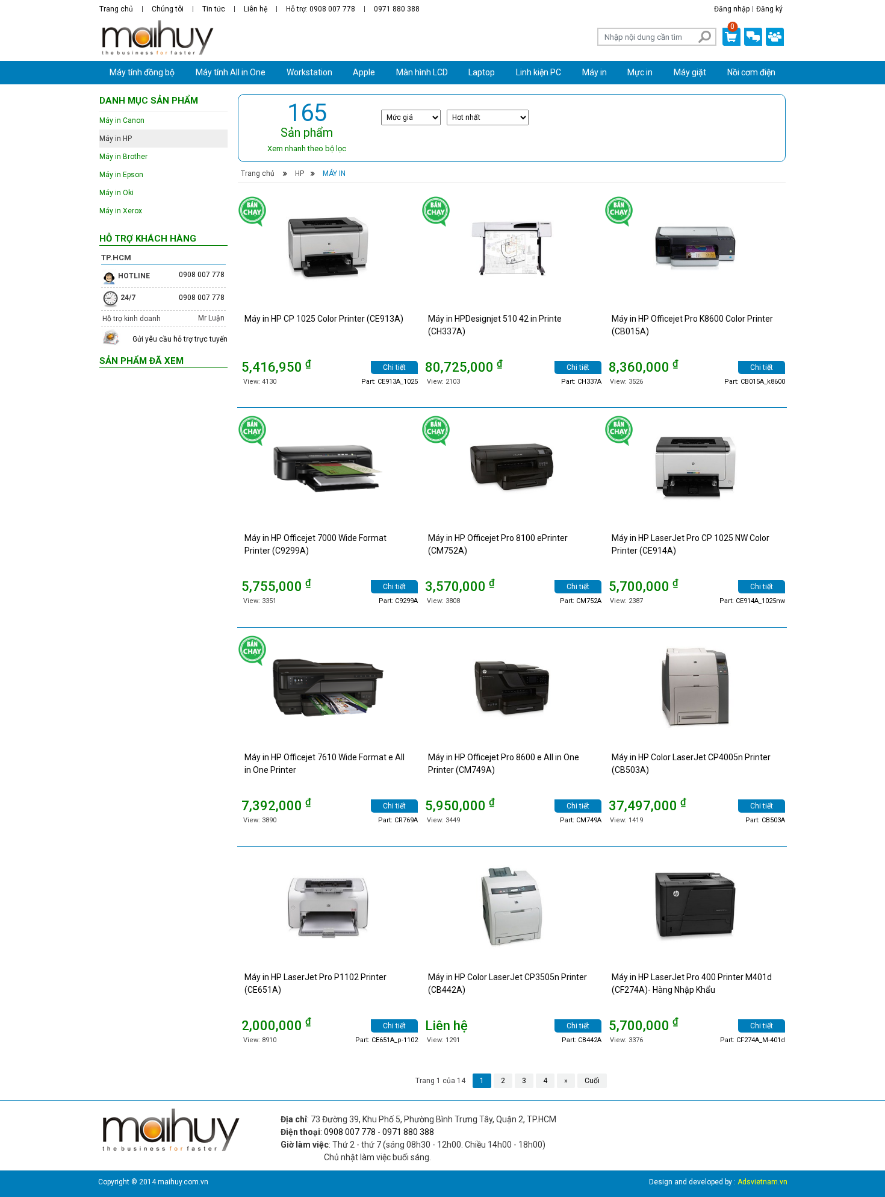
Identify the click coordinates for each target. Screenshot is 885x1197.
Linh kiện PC (538, 72)
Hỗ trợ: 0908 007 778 (320, 9)
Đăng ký (769, 9)
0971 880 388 (397, 9)
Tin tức (213, 9)
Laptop (481, 72)
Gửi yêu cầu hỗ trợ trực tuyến (180, 339)
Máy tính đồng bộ (142, 72)
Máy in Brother (123, 156)
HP (299, 173)
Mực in (640, 72)
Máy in (594, 72)
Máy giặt (690, 72)
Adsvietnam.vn (762, 1182)
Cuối (592, 1081)
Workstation (309, 72)
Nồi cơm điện (751, 72)
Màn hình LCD (422, 72)
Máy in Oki (116, 193)
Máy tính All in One (231, 72)
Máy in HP (115, 138)
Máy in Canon (121, 120)
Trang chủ (116, 9)
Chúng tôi (168, 9)
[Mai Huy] (157, 38)
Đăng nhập (732, 9)
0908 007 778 (202, 274)
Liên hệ (255, 9)
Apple (364, 72)
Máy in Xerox (120, 211)
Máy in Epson (121, 174)
